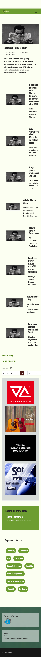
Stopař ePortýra (14, 566)
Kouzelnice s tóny (32, 298)
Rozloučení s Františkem (15, 47)
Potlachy (23, 589)
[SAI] (20, 479)
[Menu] (36, 12)
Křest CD (11, 589)
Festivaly (11, 550)
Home (6, 633)
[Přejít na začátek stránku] (4, 373)
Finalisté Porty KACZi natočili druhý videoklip (32, 264)
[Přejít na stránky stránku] (8, 373)
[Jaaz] (20, 392)
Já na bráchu (9, 361)
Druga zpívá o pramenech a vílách (33, 171)
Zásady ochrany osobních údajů (16, 638)
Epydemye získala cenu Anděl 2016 (33, 328)
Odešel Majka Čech (29, 202)
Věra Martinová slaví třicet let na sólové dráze (34, 135)
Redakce (7, 636)
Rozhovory (7, 355)
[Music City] (20, 419)
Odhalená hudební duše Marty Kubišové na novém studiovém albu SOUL (34, 94)
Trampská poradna (15, 573)
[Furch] (20, 448)
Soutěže (29, 566)
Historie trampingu (15, 581)
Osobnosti (12, 52)
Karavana (19, 558)
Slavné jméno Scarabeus (34, 230)
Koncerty (24, 550)
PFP (8, 558)
